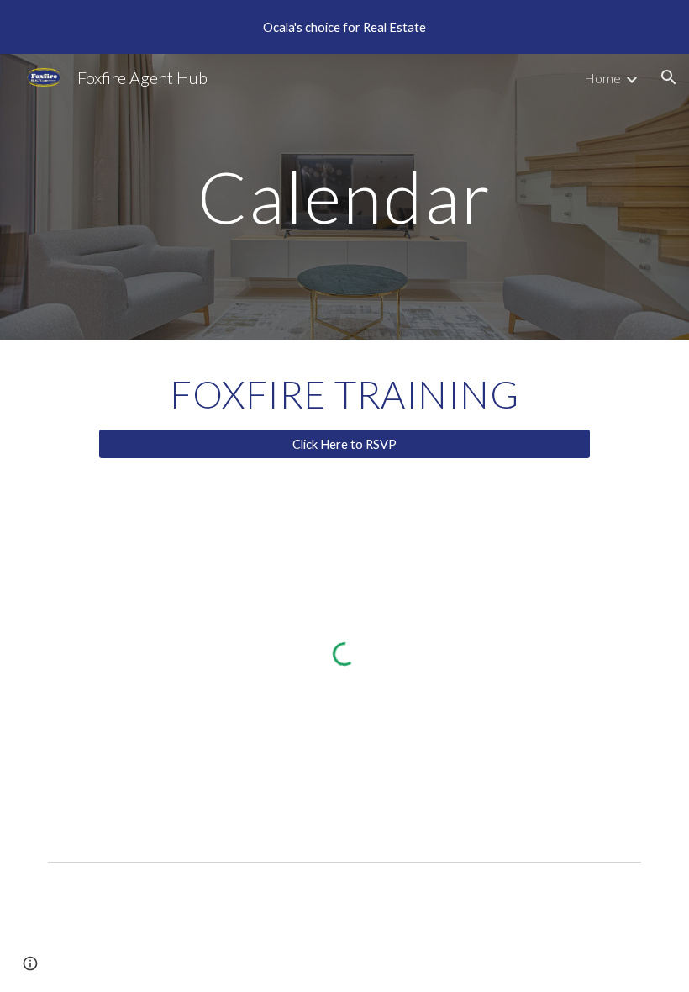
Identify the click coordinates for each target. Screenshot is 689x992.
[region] (344, 27)
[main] (345, 196)
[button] (669, 77)
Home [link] (602, 78)
